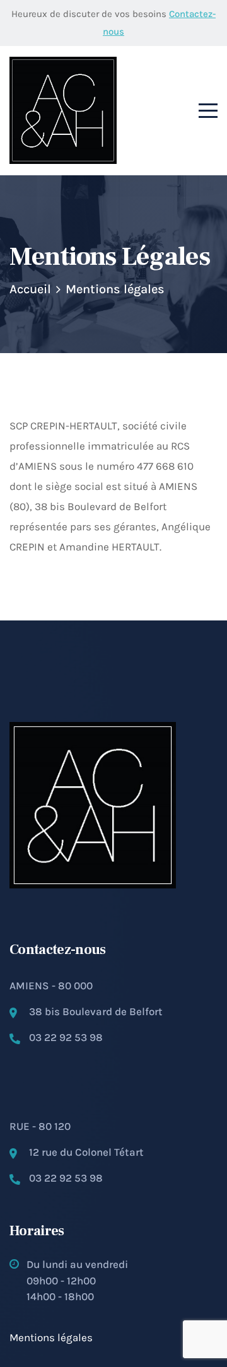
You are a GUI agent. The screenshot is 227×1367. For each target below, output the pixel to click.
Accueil (30, 289)
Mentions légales (51, 1337)
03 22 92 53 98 (66, 1037)
